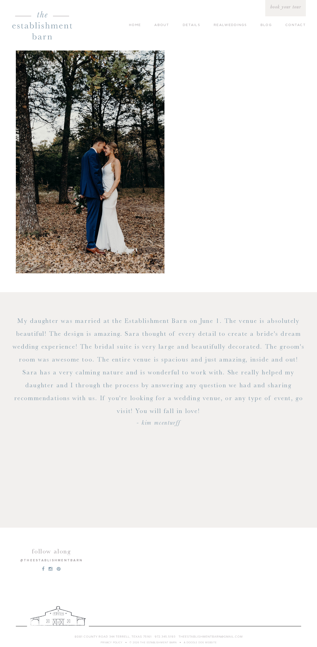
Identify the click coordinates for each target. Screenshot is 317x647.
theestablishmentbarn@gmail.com (211, 636)
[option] (158, 345)
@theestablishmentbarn (51, 560)
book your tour (285, 7)
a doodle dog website (200, 642)
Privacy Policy (112, 642)
